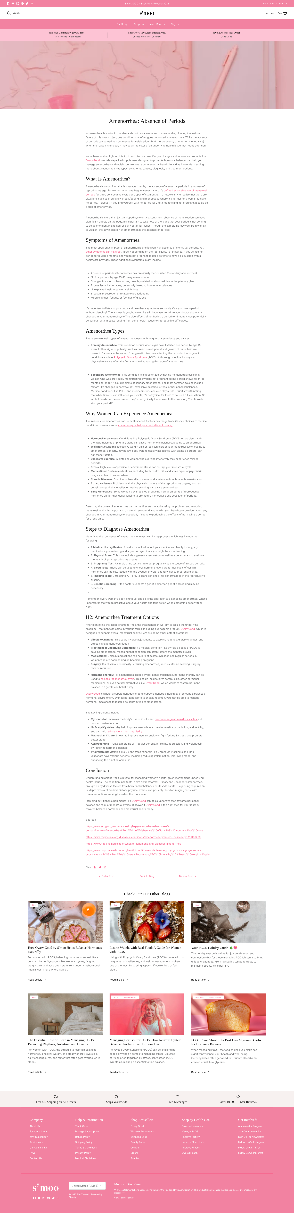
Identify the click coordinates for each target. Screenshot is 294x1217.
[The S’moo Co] (147, 13)
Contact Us (281, 3)
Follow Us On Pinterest (250, 1152)
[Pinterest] (22, 3)
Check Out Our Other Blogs (147, 894)
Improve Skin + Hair (193, 1142)
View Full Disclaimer (123, 1197)
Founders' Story (38, 1131)
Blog (172, 24)
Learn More (155, 24)
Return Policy (82, 1136)
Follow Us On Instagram (251, 1142)
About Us (35, 1126)
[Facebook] (8, 3)
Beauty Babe (137, 1142)
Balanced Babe (138, 1136)
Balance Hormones (192, 1126)
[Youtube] (13, 3)
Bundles (134, 1158)
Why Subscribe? (39, 1136)
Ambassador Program (250, 1126)
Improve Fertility (191, 1136)
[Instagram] (17, 3)
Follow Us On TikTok (249, 1147)
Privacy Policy (83, 1152)
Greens (134, 1152)
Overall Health (190, 1152)
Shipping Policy (83, 1142)
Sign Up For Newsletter (251, 1136)
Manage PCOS (190, 1131)
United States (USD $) (85, 1185)
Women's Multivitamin (142, 1131)
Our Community (38, 1147)
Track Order (268, 3)
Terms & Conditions (86, 1147)
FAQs (32, 1152)
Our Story (122, 24)
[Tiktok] (27, 3)
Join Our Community (249, 1131)
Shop (137, 24)
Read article (35, 979)
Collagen (135, 1147)
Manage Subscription (87, 1131)
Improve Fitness (191, 1147)
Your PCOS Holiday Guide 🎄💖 (214, 948)
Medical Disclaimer (85, 1158)
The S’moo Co (83, 1194)
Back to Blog (147, 876)
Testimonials (36, 1142)
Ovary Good (137, 1126)
